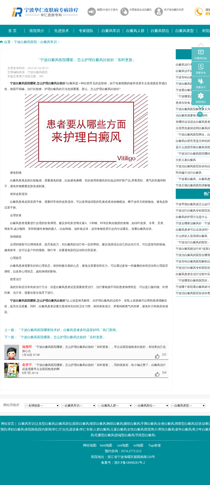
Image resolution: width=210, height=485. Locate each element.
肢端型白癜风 (125, 435)
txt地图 (138, 445)
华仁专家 (86, 429)
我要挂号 (201, 87)
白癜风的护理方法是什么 (191, 217)
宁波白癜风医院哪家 (23, 300)
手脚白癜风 (149, 423)
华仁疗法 (58, 429)
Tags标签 (154, 445)
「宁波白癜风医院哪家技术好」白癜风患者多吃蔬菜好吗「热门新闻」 (68, 330)
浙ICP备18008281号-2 (129, 462)
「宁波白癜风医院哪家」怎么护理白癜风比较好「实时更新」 (61, 337)
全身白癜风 (166, 423)
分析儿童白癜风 (186, 160)
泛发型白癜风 (45, 423)
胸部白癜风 (115, 423)
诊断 (205, 423)
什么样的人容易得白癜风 (191, 236)
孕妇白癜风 (16, 429)
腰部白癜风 (132, 423)
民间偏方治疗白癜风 (189, 172)
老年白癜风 (183, 429)
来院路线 (31, 429)
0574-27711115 (131, 451)
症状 (198, 423)
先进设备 (72, 429)
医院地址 (201, 101)
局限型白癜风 (184, 423)
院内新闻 (44, 429)
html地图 (106, 445)
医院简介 (151, 429)
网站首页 (7, 423)
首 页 (12, 31)
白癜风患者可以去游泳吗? (192, 229)
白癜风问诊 (201, 58)
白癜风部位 (64, 423)
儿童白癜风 (118, 429)
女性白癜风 (135, 429)
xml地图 (123, 445)
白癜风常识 (48, 42)
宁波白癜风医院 (25, 42)
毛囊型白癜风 (104, 435)
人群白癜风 (101, 429)
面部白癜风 (81, 423)
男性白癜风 (166, 429)
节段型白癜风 (145, 435)
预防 (3, 429)
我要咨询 (201, 72)
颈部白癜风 (98, 423)
